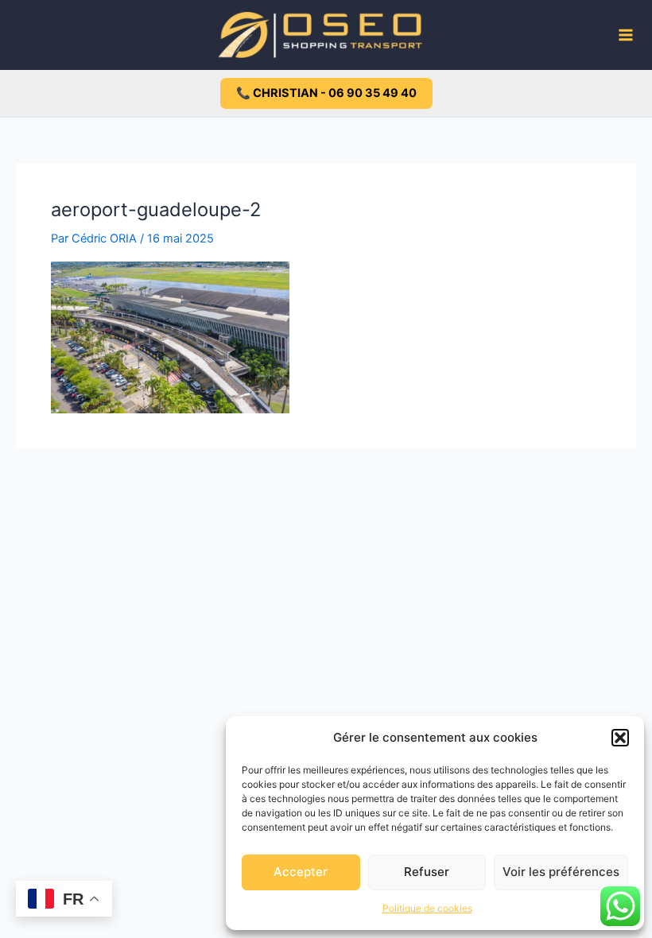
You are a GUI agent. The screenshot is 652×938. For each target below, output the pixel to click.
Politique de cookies (427, 908)
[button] (620, 738)
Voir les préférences (561, 871)
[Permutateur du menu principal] (625, 35)
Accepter (301, 871)
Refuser (426, 871)
